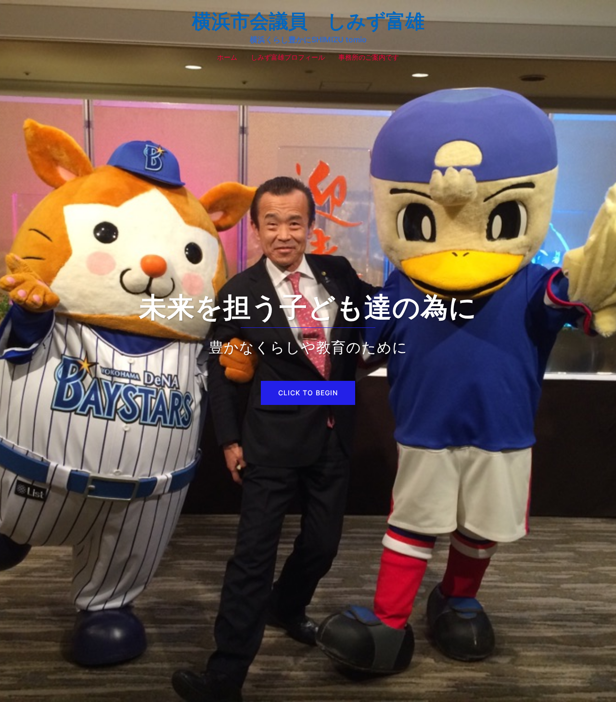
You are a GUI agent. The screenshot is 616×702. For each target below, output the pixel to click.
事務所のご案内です (368, 57)
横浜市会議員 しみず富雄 (308, 21)
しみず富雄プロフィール (288, 57)
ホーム (227, 57)
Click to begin (308, 393)
